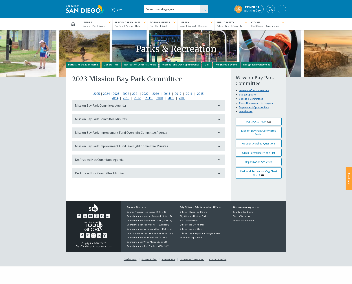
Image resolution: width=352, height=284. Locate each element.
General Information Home (254, 90)
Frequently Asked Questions (259, 143)
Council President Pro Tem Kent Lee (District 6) (150, 233)
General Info (111, 64)
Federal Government (243, 220)
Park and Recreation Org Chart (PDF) (258, 173)
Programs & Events (226, 64)
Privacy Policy (149, 259)
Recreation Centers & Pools (140, 64)
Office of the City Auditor (192, 224)
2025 (96, 94)
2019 (155, 94)
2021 (135, 94)
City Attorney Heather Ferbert (194, 216)
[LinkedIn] (108, 216)
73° (116, 10)
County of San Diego (243, 211)
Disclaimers (130, 259)
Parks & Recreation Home (83, 64)
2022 (125, 94)
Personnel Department (191, 237)
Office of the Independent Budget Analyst (200, 233)
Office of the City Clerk (191, 228)
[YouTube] (90, 216)
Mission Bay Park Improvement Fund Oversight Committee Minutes (121, 146)
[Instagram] (96, 216)
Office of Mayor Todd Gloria (193, 211)
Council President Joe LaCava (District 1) (146, 211)
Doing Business (160, 22)
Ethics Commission (189, 220)
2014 (115, 98)
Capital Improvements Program (256, 103)
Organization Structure (258, 162)
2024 (106, 94)
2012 (137, 98)
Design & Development (256, 64)
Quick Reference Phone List (258, 153)
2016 (189, 94)
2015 (200, 94)
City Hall (257, 22)
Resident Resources (127, 22)
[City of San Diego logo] (85, 9)
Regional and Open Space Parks (180, 64)
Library (184, 22)
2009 (171, 98)
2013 (126, 98)
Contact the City (217, 259)
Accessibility (168, 259)
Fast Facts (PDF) (256, 121)
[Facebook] (79, 216)
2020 (145, 94)
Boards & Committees (251, 98)
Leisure (87, 22)
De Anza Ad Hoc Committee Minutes (99, 173)
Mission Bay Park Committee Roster (258, 132)
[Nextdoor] (102, 216)
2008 (182, 98)
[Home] (73, 24)
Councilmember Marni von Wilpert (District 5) (149, 228)
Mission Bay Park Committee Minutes (101, 119)
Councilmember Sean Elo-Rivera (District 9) (148, 246)
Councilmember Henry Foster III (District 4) (148, 224)
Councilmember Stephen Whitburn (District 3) (149, 220)
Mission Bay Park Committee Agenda (100, 106)
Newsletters (245, 111)
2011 (149, 98)
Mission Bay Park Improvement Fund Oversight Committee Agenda (121, 133)
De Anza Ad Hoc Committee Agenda (99, 160)
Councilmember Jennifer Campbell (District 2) (149, 216)
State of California (241, 216)
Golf (207, 64)
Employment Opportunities (254, 107)
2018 (167, 94)
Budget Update (247, 94)
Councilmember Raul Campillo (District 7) (147, 237)
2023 (116, 94)
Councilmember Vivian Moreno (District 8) (147, 241)
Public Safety (225, 22)
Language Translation (192, 259)
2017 (178, 94)
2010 (159, 98)
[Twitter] (85, 216)
